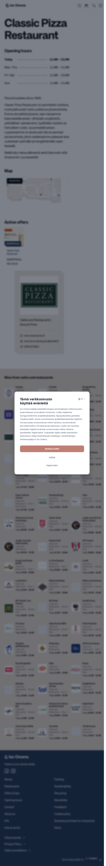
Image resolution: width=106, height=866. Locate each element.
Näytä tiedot (51, 465)
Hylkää (52, 457)
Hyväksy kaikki (52, 448)
